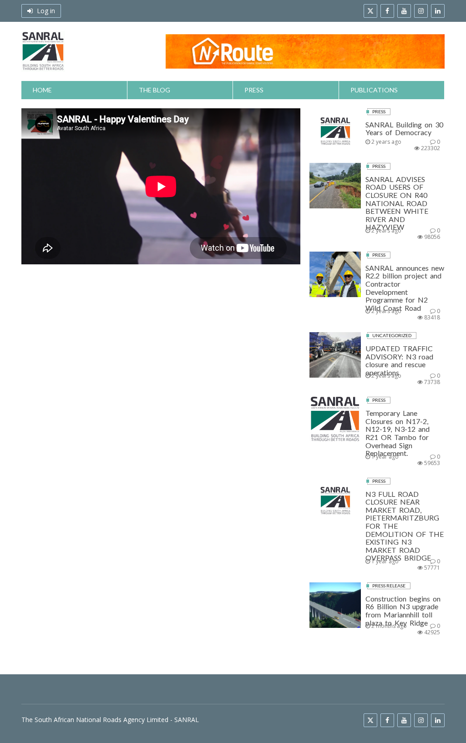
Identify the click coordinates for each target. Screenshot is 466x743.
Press (253, 90)
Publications (374, 90)
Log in (45, 10)
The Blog (154, 90)
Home (42, 90)
